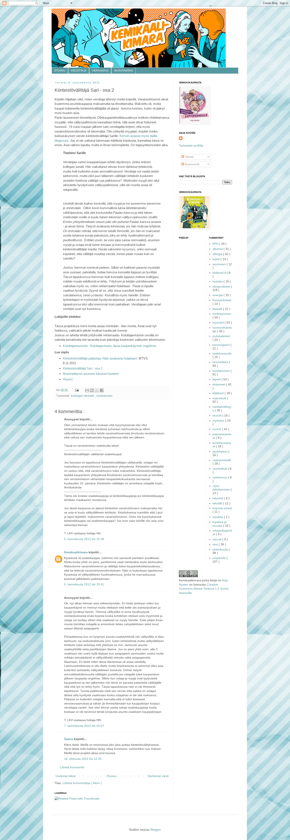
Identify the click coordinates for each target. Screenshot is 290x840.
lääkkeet (219, 393)
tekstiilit (218, 503)
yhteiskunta (221, 549)
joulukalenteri (221, 336)
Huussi (68, 379)
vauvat (217, 539)
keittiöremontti (222, 353)
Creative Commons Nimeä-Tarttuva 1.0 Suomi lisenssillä (204, 589)
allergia (218, 254)
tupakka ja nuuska (219, 523)
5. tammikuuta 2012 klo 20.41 (84, 584)
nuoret (217, 429)
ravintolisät (220, 468)
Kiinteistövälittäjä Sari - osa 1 (83, 368)
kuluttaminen (104, 395)
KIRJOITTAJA (78, 70)
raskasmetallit (222, 460)
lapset (217, 379)
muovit (217, 415)
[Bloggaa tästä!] (92, 390)
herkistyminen (222, 313)
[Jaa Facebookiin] (102, 390)
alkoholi (218, 249)
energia (218, 295)
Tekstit (188, 156)
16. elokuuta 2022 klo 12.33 (82, 758)
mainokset (220, 398)
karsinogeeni (222, 345)
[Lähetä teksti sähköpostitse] (77, 390)
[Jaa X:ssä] (97, 390)
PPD (216, 243)
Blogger (155, 829)
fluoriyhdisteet (222, 300)
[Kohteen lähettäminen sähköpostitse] (87, 390)
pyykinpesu (220, 451)
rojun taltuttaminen (222, 487)
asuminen (220, 264)
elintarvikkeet (222, 286)
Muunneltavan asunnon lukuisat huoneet (90, 373)
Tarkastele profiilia (191, 145)
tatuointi (218, 498)
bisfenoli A (220, 272)
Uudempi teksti (66, 776)
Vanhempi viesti (158, 776)
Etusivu (112, 776)
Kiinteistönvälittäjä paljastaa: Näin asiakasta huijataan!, (100, 358)
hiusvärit (219, 322)
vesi (216, 544)
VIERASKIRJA (100, 70)
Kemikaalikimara (76, 552)
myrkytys (219, 420)
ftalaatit (218, 309)
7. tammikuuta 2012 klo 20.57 (84, 725)
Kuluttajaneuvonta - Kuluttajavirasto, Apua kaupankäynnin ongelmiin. (110, 346)
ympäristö (220, 558)
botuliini (218, 281)
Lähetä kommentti (72, 767)
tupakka (218, 517)
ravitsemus (220, 477)
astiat (217, 259)
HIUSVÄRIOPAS (123, 70)
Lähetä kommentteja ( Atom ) (82, 783)
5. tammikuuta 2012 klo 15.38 (84, 539)
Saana (69, 739)
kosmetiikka (221, 362)
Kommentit (191, 164)
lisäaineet (219, 384)
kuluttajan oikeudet (83, 395)
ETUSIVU (59, 70)
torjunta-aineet (222, 508)
